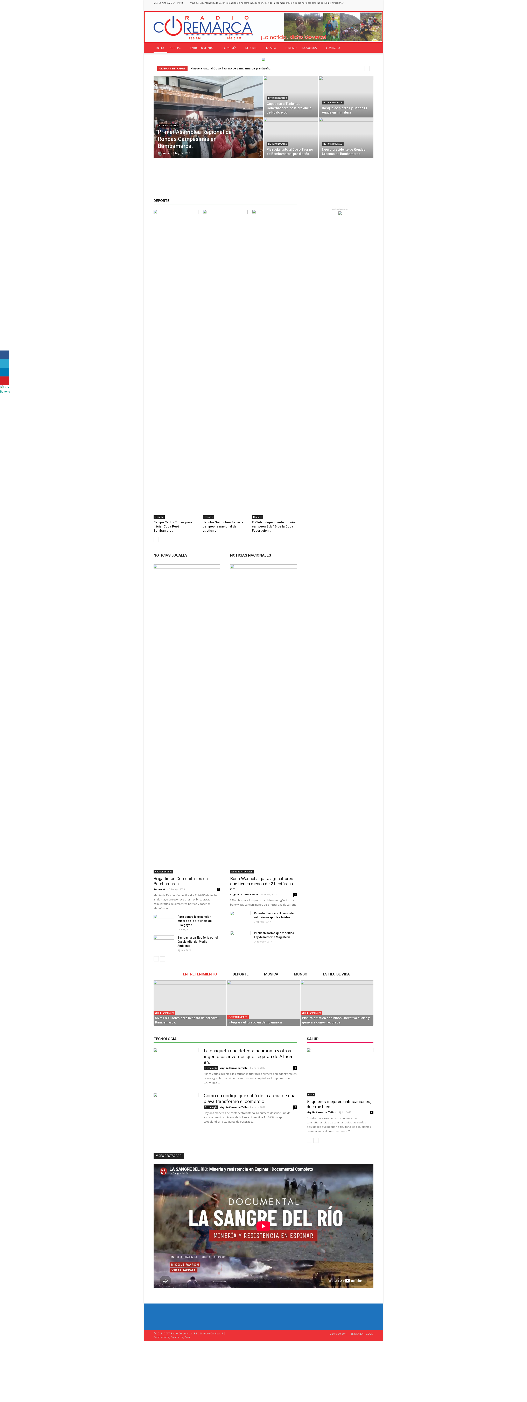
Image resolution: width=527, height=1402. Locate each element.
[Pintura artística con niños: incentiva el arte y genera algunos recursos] (337, 1003)
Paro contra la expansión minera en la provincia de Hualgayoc (194, 921)
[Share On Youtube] (4, 380)
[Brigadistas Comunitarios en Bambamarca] (187, 718)
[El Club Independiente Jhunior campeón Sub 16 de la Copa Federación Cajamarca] (274, 364)
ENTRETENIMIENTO (201, 48)
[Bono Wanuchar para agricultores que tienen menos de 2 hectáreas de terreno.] (263, 718)
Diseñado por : (338, 1333)
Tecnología (211, 1068)
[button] (368, 48)
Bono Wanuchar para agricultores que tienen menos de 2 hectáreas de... (261, 883)
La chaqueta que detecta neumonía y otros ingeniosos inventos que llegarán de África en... (248, 1056)
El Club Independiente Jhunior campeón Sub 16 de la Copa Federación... (274, 526)
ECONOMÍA (229, 48)
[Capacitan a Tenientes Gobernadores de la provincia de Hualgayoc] (291, 96)
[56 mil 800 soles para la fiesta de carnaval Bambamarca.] (190, 1003)
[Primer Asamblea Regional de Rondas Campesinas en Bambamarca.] (208, 123)
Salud (311, 1094)
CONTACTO (333, 48)
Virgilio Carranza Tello (244, 894)
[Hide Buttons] (5, 391)
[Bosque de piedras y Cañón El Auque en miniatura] (346, 96)
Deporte (159, 517)
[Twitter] (363, 8)
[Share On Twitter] (4, 363)
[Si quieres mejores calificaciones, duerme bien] (340, 1072)
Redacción (164, 153)
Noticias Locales (168, 125)
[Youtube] (370, 8)
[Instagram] (357, 8)
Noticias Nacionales (241, 871)
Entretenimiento (164, 1013)
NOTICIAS (175, 48)
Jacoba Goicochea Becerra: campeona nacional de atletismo (223, 526)
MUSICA (271, 48)
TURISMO (291, 48)
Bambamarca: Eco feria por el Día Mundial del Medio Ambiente (197, 941)
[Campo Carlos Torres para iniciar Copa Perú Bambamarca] (176, 364)
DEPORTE (251, 48)
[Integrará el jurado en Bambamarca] (263, 1003)
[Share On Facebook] (4, 354)
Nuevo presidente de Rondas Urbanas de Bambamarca (228, 68)
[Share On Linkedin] (4, 372)
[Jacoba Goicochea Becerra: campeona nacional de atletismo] (225, 364)
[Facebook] (350, 8)
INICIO (160, 48)
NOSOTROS (309, 48)
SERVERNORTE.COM (362, 1333)
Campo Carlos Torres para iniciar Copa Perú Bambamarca (173, 526)
